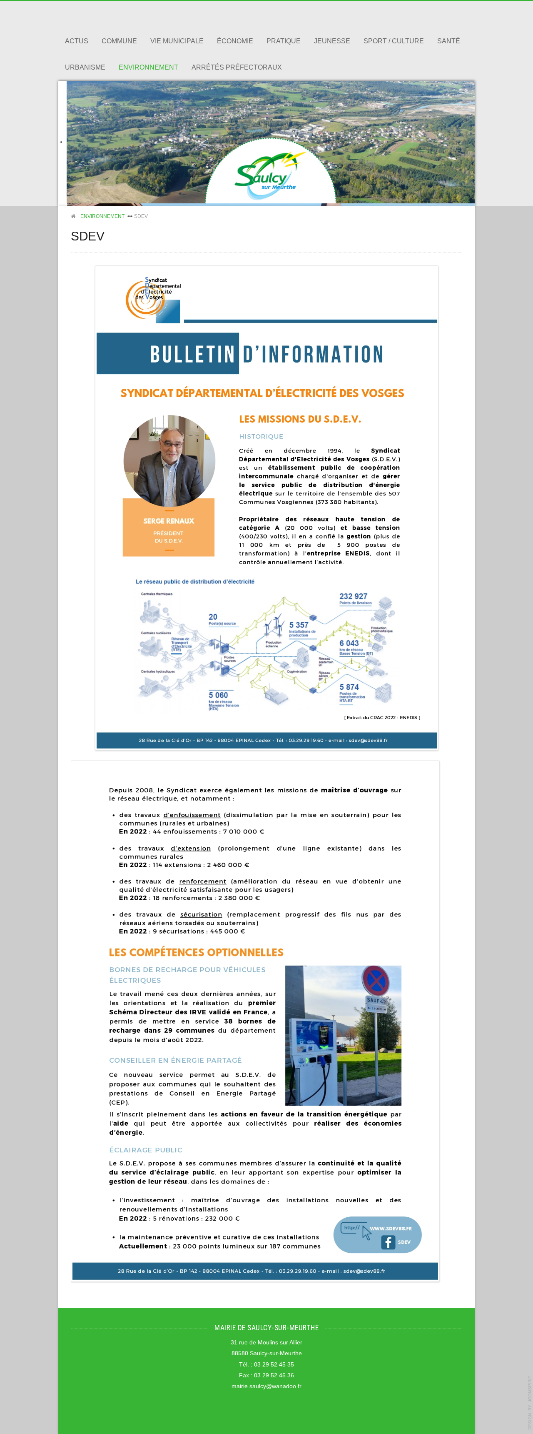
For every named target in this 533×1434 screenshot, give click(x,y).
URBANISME (85, 67)
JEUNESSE (332, 41)
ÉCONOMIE (235, 41)
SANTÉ (448, 41)
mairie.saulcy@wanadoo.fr (266, 1386)
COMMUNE (119, 41)
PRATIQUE (283, 41)
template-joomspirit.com (530, 1403)
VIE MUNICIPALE (177, 41)
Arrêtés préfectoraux (237, 67)
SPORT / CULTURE (394, 41)
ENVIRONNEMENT (148, 67)
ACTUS (76, 41)
